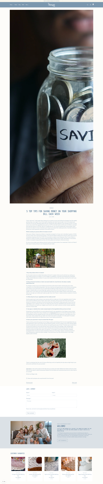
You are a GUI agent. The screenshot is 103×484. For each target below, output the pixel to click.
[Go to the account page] (90, 5)
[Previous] (40, 1)
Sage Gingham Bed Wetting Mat (84, 475)
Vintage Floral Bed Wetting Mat (18, 475)
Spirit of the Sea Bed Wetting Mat (51, 475)
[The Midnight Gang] (51, 4)
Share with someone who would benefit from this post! (41, 378)
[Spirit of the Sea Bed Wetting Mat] (51, 464)
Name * (28, 392)
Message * (28, 398)
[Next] (62, 1)
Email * (53, 392)
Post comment (30, 413)
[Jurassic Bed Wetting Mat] (34, 464)
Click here (28, 368)
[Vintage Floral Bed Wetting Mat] (18, 464)
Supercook (53, 312)
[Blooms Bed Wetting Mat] (68, 464)
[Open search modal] (87, 5)
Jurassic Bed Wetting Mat (35, 474)
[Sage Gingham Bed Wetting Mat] (84, 464)
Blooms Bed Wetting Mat (68, 474)
